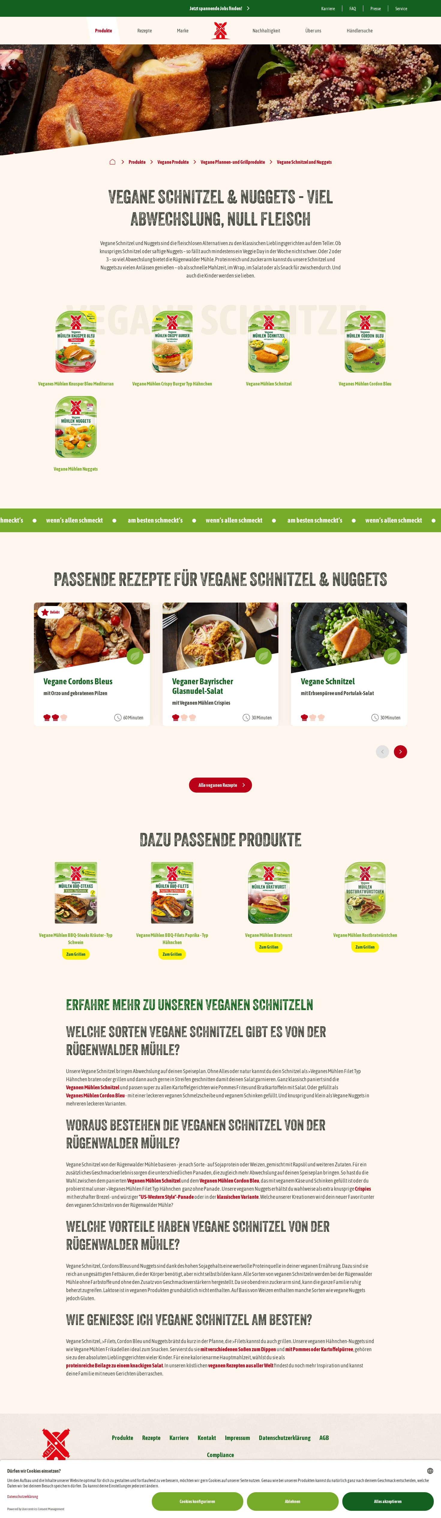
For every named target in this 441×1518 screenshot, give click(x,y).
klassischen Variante (238, 1197)
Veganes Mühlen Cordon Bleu (95, 1095)
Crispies (363, 1189)
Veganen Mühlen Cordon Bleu (229, 1181)
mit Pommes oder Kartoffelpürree (319, 1349)
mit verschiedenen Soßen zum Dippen (238, 1349)
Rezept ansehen (92, 664)
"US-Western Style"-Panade (166, 1197)
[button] (382, 751)
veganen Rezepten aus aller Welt (240, 1365)
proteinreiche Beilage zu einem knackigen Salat (114, 1365)
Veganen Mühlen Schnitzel (92, 1087)
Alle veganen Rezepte (218, 785)
